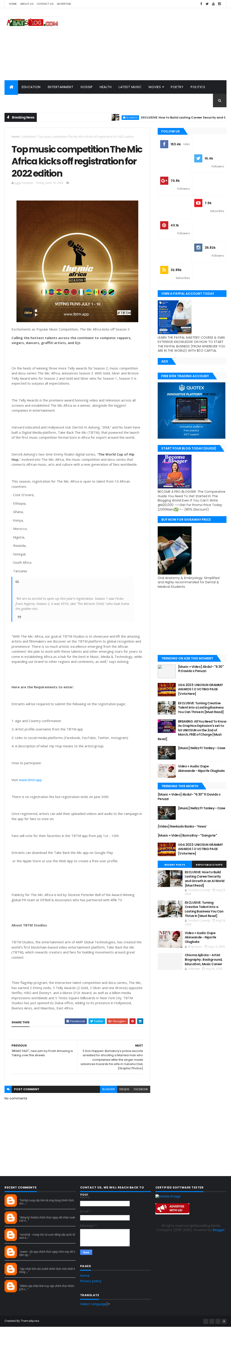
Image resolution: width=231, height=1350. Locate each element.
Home (13, 3)
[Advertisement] (144, 44)
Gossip (86, 87)
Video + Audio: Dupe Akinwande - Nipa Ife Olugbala (201, 768)
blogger (108, 1089)
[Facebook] (205, 1321)
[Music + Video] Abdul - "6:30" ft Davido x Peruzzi (201, 668)
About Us (26, 3)
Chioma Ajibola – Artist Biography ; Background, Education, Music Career (203, 959)
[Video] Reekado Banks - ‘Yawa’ (182, 826)
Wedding (35, 100)
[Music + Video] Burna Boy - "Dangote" (187, 835)
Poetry (177, 87)
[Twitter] (217, 1321)
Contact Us (45, 3)
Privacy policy (91, 1281)
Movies (155, 87)
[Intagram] (211, 1321)
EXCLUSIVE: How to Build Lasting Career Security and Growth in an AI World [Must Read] (204, 879)
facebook (141, 1089)
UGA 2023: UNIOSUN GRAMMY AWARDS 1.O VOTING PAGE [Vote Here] (200, 689)
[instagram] (219, 4)
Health (105, 87)
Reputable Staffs (209, 865)
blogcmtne (27, 1196)
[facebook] (201, 4)
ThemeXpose (30, 1321)
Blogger (219, 1230)
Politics (198, 87)
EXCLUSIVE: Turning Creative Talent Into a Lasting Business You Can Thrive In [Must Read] (201, 707)
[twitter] (207, 4)
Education (31, 87)
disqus (124, 1089)
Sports (14, 100)
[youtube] (213, 4)
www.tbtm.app (30, 780)
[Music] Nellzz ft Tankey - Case (201, 748)
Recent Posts (174, 865)
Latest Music (130, 87)
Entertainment (61, 87)
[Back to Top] (224, 1321)
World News (61, 100)
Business (109, 117)
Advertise (64, 3)
